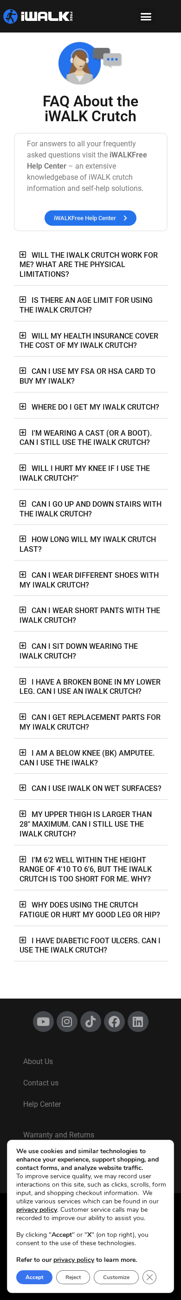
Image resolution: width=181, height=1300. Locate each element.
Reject (73, 1277)
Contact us (40, 1082)
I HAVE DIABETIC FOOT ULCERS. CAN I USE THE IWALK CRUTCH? (90, 945)
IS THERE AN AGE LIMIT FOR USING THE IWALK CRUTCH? (86, 305)
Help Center (42, 1104)
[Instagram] (67, 1021)
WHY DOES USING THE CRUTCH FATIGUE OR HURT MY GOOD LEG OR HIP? (89, 910)
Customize (116, 1277)
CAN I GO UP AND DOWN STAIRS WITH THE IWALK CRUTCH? (90, 509)
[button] (146, 16)
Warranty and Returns (58, 1134)
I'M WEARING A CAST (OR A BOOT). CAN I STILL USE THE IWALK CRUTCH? (85, 438)
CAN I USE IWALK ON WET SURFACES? (97, 788)
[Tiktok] (90, 1021)
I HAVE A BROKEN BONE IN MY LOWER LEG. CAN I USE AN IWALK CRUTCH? (90, 687)
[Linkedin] (138, 1021)
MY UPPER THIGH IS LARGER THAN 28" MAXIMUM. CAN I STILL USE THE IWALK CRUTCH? (85, 824)
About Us (38, 1061)
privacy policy (36, 1209)
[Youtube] (43, 1021)
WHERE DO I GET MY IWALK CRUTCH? (95, 407)
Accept (34, 1277)
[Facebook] (114, 1021)
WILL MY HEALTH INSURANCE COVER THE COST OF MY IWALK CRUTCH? (88, 341)
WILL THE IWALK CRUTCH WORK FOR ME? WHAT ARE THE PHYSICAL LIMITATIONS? (88, 265)
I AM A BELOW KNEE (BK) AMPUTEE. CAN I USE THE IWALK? (87, 758)
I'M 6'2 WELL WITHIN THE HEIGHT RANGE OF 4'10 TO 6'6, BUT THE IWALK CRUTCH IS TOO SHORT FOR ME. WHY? (85, 870)
